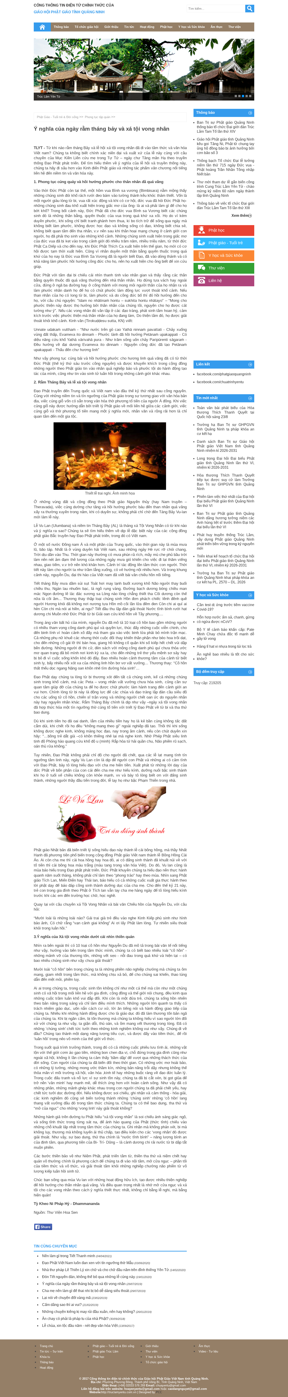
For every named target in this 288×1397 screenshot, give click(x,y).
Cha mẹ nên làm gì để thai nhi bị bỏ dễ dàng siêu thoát (85, 1291)
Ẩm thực (217, 27)
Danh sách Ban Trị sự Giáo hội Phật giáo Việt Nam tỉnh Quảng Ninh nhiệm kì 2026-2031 (225, 446)
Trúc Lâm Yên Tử (48, 96)
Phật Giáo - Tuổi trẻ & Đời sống (57, 117)
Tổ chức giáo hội (87, 27)
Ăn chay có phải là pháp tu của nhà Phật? (75, 1319)
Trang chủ (46, 1346)
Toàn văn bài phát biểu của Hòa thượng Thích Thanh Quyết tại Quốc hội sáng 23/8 (225, 412)
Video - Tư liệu (208, 1351)
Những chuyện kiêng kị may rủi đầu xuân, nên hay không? (88, 1312)
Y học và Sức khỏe (191, 27)
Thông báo (61, 27)
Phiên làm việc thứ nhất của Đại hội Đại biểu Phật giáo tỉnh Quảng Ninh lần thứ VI (225, 501)
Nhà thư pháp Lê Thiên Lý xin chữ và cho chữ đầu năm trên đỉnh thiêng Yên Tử (105, 1270)
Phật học (166, 27)
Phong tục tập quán (97, 117)
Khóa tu (45, 1357)
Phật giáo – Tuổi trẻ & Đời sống (113, 1346)
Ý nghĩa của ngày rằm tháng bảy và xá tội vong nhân (84, 1284)
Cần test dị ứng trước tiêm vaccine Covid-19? (225, 607)
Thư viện (234, 27)
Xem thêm (240, 215)
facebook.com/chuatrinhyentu (220, 382)
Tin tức (129, 27)
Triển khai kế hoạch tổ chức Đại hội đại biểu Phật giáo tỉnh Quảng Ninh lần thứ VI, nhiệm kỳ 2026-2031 (225, 560)
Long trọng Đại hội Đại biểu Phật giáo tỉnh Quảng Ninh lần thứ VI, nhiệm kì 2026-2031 (225, 463)
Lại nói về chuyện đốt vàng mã (66, 1298)
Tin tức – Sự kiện (51, 1351)
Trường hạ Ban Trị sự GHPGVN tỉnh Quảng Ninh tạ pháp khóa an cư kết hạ (225, 429)
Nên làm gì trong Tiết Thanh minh (68, 1256)
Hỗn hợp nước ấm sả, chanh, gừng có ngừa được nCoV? (225, 619)
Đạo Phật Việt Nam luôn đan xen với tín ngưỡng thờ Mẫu (87, 1263)
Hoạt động (147, 27)
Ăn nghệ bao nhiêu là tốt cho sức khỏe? (225, 656)
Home (42, 26)
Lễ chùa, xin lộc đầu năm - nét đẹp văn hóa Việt (80, 1326)
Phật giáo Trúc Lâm (105, 1351)
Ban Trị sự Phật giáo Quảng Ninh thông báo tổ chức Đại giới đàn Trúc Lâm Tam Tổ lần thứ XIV (225, 127)
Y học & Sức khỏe (158, 1357)
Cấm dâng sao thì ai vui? (62, 1305)
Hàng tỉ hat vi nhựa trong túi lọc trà (224, 646)
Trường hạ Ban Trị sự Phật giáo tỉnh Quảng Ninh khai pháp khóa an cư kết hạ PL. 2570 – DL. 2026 (225, 577)
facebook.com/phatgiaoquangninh (224, 374)
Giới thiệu (111, 27)
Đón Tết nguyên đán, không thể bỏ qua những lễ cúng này (88, 1277)
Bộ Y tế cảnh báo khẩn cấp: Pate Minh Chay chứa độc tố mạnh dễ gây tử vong (225, 634)
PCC (159, 1392)
